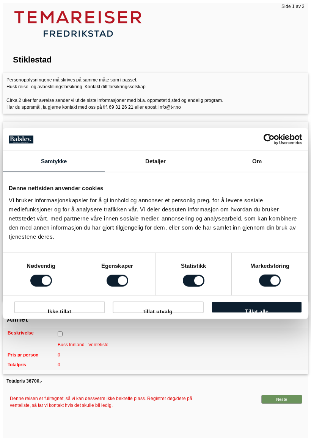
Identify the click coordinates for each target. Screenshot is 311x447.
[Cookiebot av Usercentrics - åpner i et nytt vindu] (269, 139)
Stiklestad (32, 59)
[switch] (117, 281)
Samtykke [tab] (54, 161)
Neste (281, 399)
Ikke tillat (59, 311)
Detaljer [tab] (155, 161)
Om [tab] (257, 161)
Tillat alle (257, 311)
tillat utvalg (158, 311)
